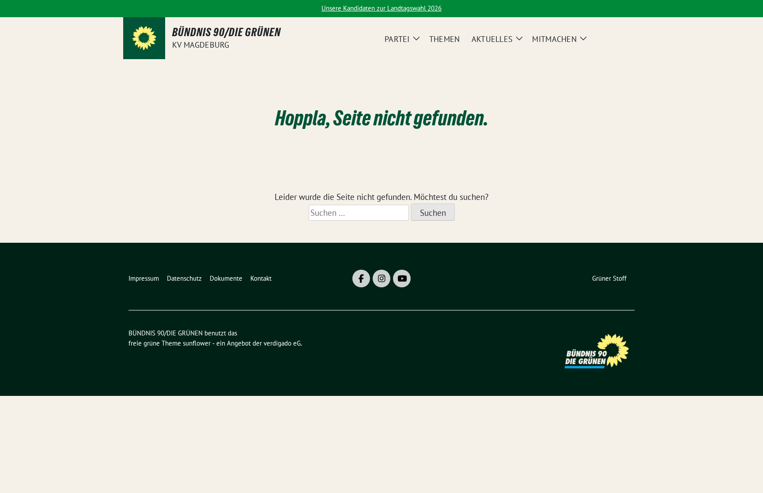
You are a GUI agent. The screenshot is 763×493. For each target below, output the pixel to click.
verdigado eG (282, 343)
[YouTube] (402, 278)
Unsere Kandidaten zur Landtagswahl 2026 (381, 8)
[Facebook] (361, 278)
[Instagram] (381, 278)
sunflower (197, 343)
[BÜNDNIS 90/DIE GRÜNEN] (144, 38)
